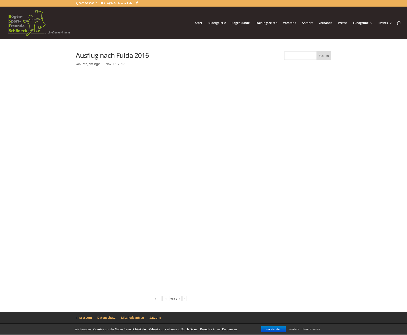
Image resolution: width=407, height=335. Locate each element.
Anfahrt (307, 23)
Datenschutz (106, 318)
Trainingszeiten (266, 23)
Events (383, 23)
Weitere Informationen (304, 329)
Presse (342, 23)
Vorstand (289, 23)
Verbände (325, 23)
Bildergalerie (217, 23)
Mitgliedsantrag (132, 318)
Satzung (155, 318)
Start (198, 23)
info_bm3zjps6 (92, 64)
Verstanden (274, 329)
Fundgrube (361, 23)
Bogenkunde (240, 23)
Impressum (84, 318)
